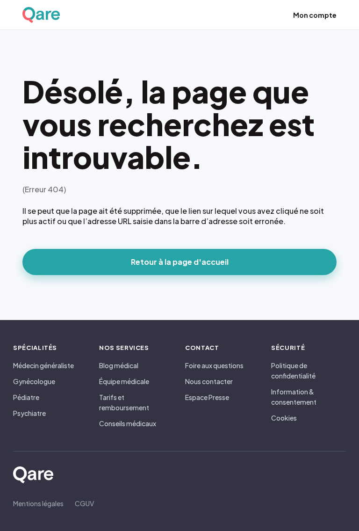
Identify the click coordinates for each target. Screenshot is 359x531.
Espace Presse (207, 397)
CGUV (84, 503)
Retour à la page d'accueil (180, 262)
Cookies (284, 418)
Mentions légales (38, 503)
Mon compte (315, 15)
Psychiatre (29, 413)
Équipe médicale (124, 381)
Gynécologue (34, 381)
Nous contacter (209, 381)
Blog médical (118, 365)
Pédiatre (26, 397)
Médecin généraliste (43, 365)
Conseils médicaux (127, 423)
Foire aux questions (214, 365)
